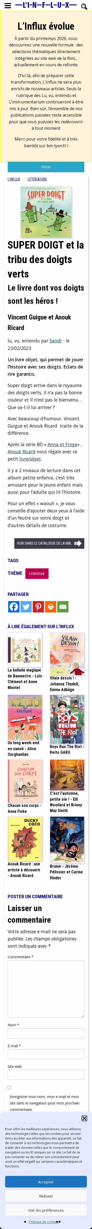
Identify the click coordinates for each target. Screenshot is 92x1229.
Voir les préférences (46, 1210)
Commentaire (20, 956)
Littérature (37, 179)
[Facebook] (13, 606)
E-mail (14, 1045)
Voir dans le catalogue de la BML (44, 543)
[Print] (50, 606)
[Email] (62, 606)
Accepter (46, 1181)
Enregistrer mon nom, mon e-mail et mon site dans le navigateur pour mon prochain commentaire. (44, 1103)
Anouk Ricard (22, 451)
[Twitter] (26, 606)
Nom (13, 1024)
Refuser (46, 1196)
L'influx (14, 179)
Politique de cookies (43, 1222)
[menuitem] (18, 179)
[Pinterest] (38, 606)
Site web (15, 1066)
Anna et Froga (62, 444)
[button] (84, 1118)
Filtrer (46, 167)
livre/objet (30, 459)
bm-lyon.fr (56, 146)
